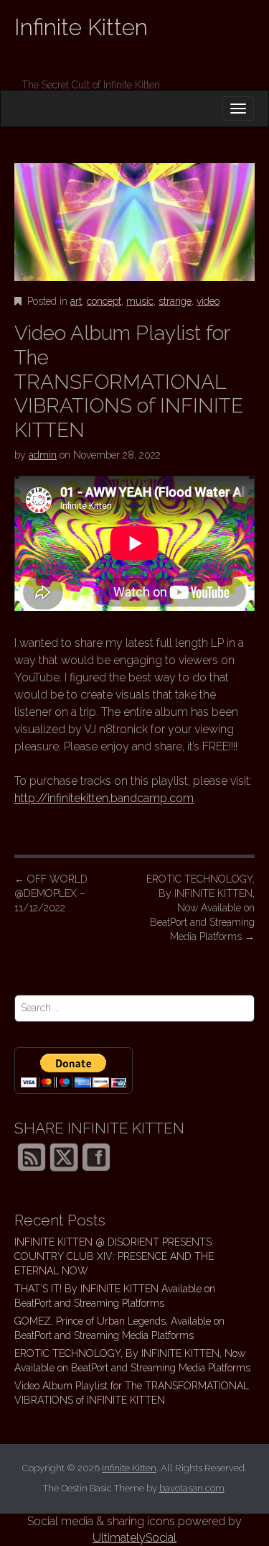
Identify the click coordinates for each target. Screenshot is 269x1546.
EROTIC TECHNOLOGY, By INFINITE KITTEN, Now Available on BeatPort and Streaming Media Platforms (200, 907)
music (140, 301)
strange (175, 301)
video (208, 301)
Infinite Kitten (81, 27)
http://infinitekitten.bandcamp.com (104, 798)
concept (104, 301)
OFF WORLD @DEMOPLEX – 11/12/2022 (51, 893)
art (76, 301)
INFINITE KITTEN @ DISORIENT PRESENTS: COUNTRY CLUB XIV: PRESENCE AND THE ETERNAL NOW (114, 1256)
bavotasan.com (192, 1488)
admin (43, 455)
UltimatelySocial (134, 1538)
